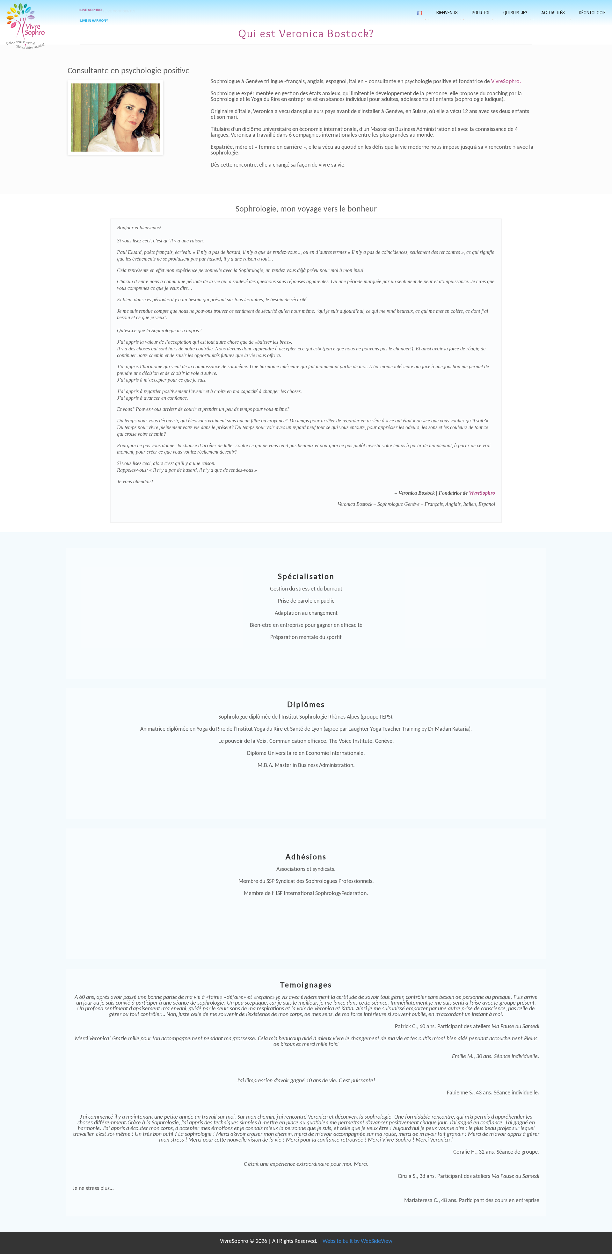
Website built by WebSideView (357, 1241)
